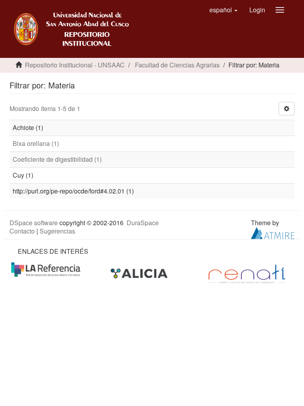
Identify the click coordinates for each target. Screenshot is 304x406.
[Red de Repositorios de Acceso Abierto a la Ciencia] (47, 269)
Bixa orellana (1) (36, 143)
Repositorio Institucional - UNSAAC (75, 64)
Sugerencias (57, 231)
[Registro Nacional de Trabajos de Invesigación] (247, 273)
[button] (223, 10)
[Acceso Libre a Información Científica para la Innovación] (139, 273)
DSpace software (34, 222)
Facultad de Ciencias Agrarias (177, 64)
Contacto (22, 231)
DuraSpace (143, 222)
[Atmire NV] (272, 232)
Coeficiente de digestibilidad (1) (57, 159)
